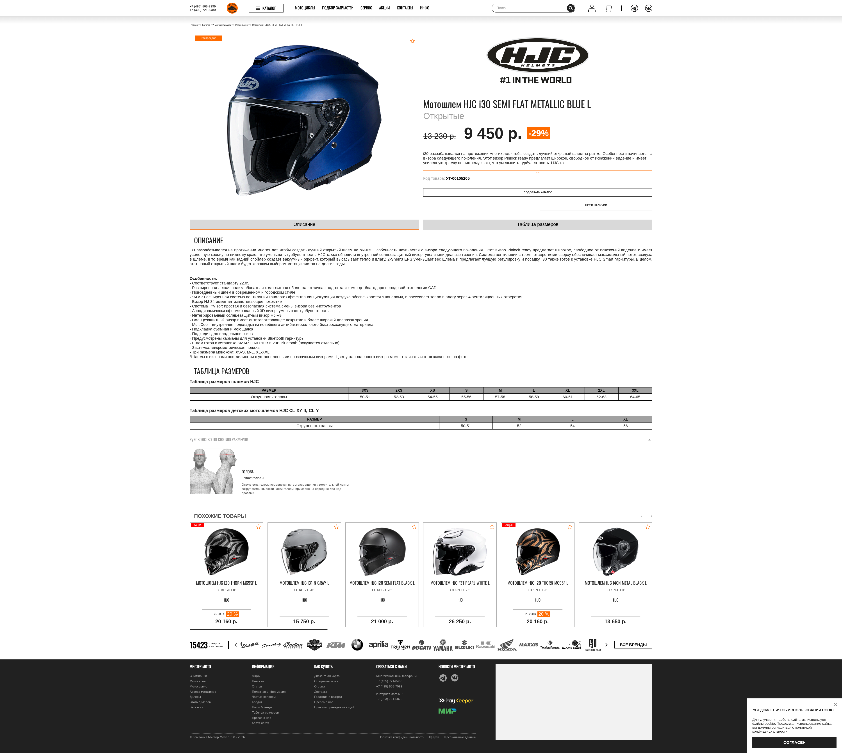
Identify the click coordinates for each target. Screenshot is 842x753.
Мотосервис (198, 686)
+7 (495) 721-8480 (203, 9)
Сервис (366, 8)
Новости (258, 681)
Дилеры (195, 696)
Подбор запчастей (337, 8)
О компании (198, 676)
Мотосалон (198, 681)
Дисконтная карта (327, 676)
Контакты (405, 8)
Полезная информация (269, 691)
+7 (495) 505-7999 (203, 6)
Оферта (433, 737)
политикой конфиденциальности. (782, 729)
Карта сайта (260, 723)
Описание (304, 224)
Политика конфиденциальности (401, 737)
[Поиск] (571, 8)
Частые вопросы (264, 696)
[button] (650, 516)
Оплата (319, 686)
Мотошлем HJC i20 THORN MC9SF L (537, 583)
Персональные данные (459, 737)
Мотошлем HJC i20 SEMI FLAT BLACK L (382, 583)
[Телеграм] (634, 8)
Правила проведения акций (334, 707)
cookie (770, 723)
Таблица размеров (537, 224)
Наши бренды (262, 707)
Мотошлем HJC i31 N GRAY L (304, 583)
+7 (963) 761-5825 (389, 699)
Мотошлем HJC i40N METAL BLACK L (616, 583)
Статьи (257, 686)
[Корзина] (608, 8)
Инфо (424, 8)
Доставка (320, 691)
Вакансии (196, 707)
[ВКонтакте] (648, 8)
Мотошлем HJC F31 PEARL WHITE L (460, 583)
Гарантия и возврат (328, 696)
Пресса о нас (261, 717)
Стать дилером (200, 702)
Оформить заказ (326, 681)
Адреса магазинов (203, 691)
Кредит (257, 702)
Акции (384, 8)
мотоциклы (305, 8)
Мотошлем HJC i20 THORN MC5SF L (226, 583)
